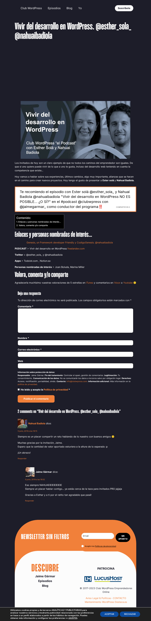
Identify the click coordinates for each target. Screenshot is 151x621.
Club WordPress (31, 8)
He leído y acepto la (45, 389)
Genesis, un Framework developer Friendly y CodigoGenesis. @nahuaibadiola (70, 242)
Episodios (54, 8)
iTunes (89, 282)
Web (20, 361)
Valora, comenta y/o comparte (33, 225)
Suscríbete (124, 8)
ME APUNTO (123, 537)
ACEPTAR (109, 614)
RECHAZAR (130, 614)
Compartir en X (123, 207)
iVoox (117, 282)
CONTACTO (119, 598)
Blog (69, 8)
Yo (80, 8)
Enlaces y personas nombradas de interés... (39, 221)
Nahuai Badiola (36, 423)
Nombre (23, 338)
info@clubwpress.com (77, 381)
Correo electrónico (30, 349)
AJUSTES (72, 618)
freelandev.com (76, 248)
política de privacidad (27, 384)
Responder (22, 458)
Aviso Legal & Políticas (98, 598)
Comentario (25, 306)
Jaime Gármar (45, 576)
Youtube (128, 282)
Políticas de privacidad (105, 546)
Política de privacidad (56, 389)
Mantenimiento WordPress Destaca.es (106, 601)
